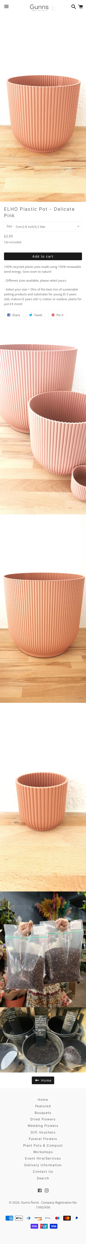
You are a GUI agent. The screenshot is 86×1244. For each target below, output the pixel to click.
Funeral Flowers (43, 1139)
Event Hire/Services (43, 1158)
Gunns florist (30, 1202)
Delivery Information (43, 1165)
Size (9, 226)
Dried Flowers (43, 1119)
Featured (43, 1106)
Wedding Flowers (43, 1126)
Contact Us (43, 1171)
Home (43, 1100)
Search (43, 1178)
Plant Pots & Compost (43, 1145)
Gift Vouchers (43, 1132)
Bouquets (43, 1113)
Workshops (43, 1152)
